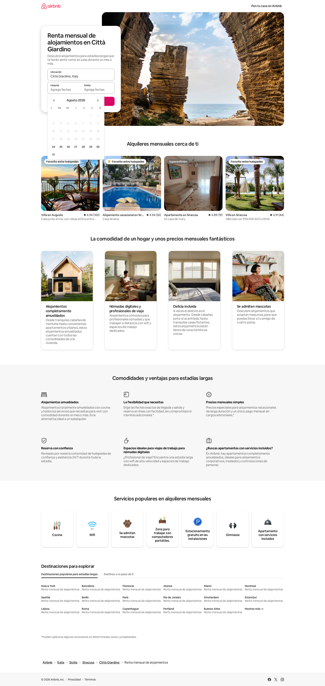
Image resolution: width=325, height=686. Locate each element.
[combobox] (81, 76)
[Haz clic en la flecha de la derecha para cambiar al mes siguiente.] (98, 100)
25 (60, 146)
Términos (90, 679)
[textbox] (64, 89)
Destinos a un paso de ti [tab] (119, 574)
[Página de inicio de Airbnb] (51, 6)
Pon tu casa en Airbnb (266, 6)
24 (53, 146)
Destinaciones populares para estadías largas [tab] (69, 574)
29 (90, 146)
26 (68, 146)
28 (83, 146)
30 (98, 146)
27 (75, 146)
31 (53, 154)
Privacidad (74, 679)
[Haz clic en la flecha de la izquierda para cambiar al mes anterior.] (54, 100)
